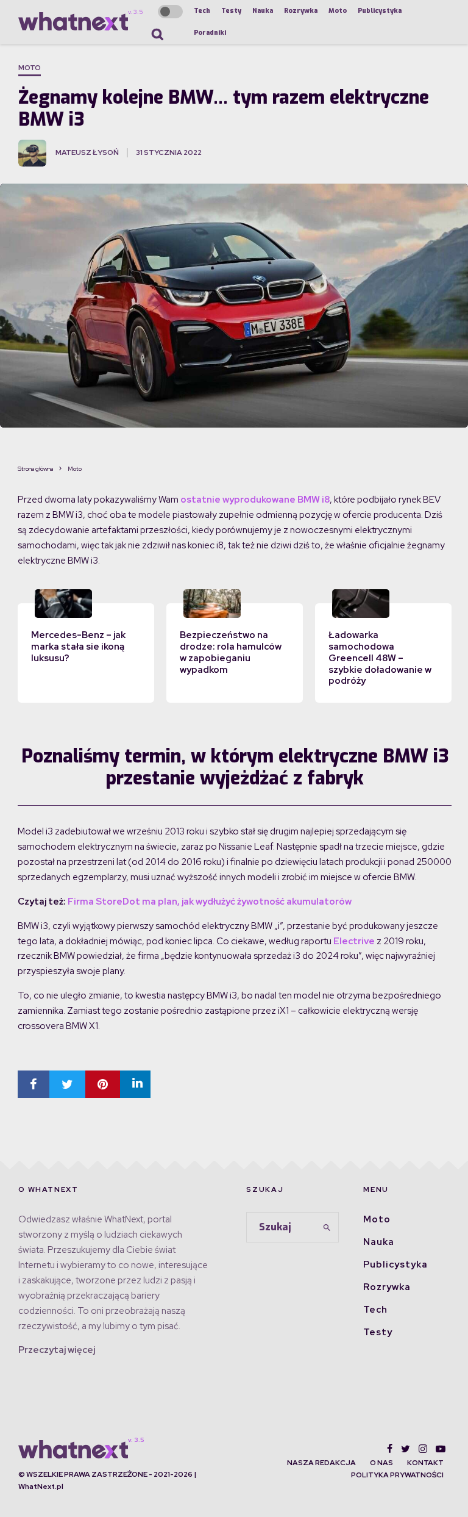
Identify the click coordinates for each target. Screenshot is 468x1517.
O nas (381, 1463)
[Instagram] (422, 1449)
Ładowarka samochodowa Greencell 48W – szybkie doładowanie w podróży (379, 658)
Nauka (262, 10)
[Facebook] (390, 1449)
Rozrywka (300, 10)
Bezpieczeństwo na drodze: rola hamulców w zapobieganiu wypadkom (231, 652)
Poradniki (210, 32)
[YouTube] (440, 1449)
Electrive (354, 941)
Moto (337, 10)
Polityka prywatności (397, 1475)
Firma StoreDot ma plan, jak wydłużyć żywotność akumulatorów (210, 901)
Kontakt (425, 1463)
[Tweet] (67, 1084)
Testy (231, 10)
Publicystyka (380, 10)
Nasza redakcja (321, 1463)
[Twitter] (405, 1449)
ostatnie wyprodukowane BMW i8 (255, 499)
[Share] (33, 1084)
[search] (327, 1227)
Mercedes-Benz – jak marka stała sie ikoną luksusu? (78, 646)
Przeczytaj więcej (56, 1350)
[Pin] (102, 1084)
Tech (202, 10)
